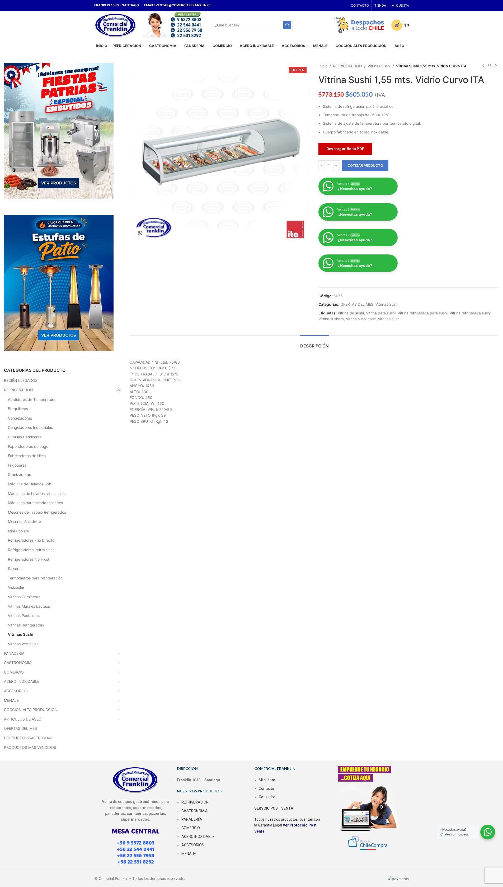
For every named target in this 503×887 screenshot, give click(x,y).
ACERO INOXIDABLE (21, 681)
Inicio (322, 66)
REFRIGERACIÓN (195, 802)
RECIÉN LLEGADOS (20, 380)
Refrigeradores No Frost (28, 559)
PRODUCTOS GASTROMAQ (28, 738)
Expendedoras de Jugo (28, 446)
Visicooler (16, 587)
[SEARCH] (287, 25)
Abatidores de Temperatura (31, 399)
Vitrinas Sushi (20, 634)
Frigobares (17, 465)
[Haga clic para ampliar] (140, 233)
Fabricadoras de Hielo (27, 455)
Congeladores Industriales (30, 427)
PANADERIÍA (191, 819)
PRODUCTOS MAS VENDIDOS (30, 747)
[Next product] (496, 66)
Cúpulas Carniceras (24, 437)
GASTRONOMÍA (194, 811)
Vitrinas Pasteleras (24, 615)
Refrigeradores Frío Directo (31, 540)
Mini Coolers (18, 531)
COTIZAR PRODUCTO (365, 165)
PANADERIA (14, 653)
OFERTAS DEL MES (20, 728)
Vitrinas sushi (389, 319)
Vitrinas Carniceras (24, 597)
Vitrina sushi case (361, 319)
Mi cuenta (267, 780)
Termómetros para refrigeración (35, 578)
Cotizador (267, 797)
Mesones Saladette (24, 521)
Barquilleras (18, 408)
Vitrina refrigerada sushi (470, 313)
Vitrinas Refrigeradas (26, 625)
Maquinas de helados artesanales (36, 493)
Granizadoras (19, 474)
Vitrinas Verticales (23, 644)
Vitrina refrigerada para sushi (423, 313)
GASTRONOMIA (17, 662)
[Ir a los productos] (489, 66)
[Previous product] (483, 66)
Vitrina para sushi (381, 313)
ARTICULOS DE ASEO (22, 719)
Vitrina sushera (331, 319)
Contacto (266, 788)
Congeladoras (20, 418)
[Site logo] (115, 24)
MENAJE (11, 700)
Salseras (15, 568)
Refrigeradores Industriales (31, 549)
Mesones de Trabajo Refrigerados (37, 512)
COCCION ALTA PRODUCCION (31, 709)
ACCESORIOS (16, 691)
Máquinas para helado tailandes (35, 502)
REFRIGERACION (18, 390)
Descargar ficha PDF (345, 148)
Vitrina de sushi (351, 313)
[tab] (314, 343)
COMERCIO (14, 672)
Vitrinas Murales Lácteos (29, 606)
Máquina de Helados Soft (29, 484)
